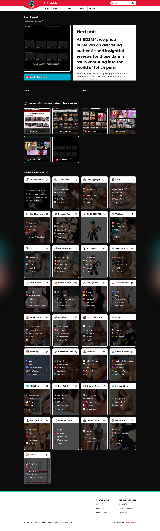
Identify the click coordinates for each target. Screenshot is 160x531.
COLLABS (67, 8)
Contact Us (123, 504)
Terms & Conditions (126, 508)
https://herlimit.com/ (33, 21)
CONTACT (96, 8)
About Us (100, 504)
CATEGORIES (52, 8)
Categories (100, 508)
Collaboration (101, 512)
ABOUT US (81, 8)
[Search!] (133, 3)
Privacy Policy (124, 512)
